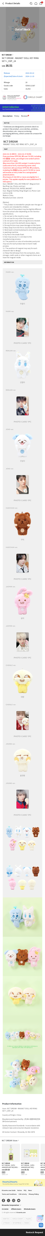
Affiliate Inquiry (16, 1209)
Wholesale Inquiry (30, 1209)
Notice (19, 1190)
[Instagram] (13, 1200)
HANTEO (6, 1219)
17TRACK (6, 1223)
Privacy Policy (34, 1194)
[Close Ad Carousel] (43, 1216)
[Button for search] (31, 3)
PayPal (28, 1219)
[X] (8, 1200)
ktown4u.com (21, 1212)
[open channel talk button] (41, 1225)
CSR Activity (23, 1194)
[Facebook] (3, 1200)
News (30, 1190)
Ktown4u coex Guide (8, 1190)
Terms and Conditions (9, 1194)
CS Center (5, 1209)
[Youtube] (18, 1200)
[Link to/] (36, 3)
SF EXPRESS (17, 1223)
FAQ (25, 1190)
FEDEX (26, 1223)
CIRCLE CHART (17, 1219)
